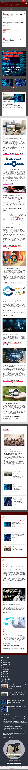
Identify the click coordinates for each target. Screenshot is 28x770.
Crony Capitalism (10, 449)
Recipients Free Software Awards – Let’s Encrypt (13, 169)
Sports (14, 282)
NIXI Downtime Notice (8, 227)
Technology (3, 56)
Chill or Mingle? (6, 728)
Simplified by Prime (14, 768)
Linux (9, 180)
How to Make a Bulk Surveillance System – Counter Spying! (18, 104)
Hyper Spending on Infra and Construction (13, 30)
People (18, 180)
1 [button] (11, 87)
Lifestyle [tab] (5, 429)
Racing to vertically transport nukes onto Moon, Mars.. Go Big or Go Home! (16, 694)
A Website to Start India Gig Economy (11, 334)
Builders (5, 150)
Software (13, 53)
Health (10, 208)
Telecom (9, 56)
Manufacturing (6, 648)
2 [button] (13, 87)
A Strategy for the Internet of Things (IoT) (12, 300)
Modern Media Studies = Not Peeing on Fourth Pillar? (18, 503)
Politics (8, 53)
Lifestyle (17, 150)
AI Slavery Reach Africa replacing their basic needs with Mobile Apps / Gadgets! (18, 548)
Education (5, 208)
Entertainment (11, 150)
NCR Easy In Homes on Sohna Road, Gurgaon (12, 403)
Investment (5, 383)
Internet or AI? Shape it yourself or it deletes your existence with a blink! (15, 722)
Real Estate (12, 153)
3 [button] (14, 87)
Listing (21, 150)
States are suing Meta (8, 716)
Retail (4, 245)
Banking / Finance (7, 380)
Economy (5, 342)
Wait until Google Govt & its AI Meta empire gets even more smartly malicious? (15, 718)
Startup (21, 153)
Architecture (6, 416)
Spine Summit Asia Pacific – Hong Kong (11, 195)
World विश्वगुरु (6, 248)
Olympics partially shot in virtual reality (11, 268)
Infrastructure (6, 312)
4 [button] (16, 87)
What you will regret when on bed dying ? (11, 604)
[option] (14, 17)
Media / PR (3, 53)
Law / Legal (23, 53)
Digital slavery (6, 725)
